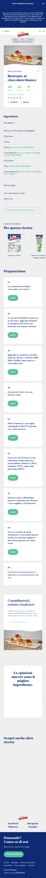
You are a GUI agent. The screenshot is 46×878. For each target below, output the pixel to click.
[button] (38, 71)
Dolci (22, 39)
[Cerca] (43, 31)
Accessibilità (8, 865)
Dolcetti (30, 39)
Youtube (32, 827)
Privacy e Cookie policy (27, 862)
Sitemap (31, 865)
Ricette (15, 39)
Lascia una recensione (16, 95)
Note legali (14, 862)
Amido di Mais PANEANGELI (19, 166)
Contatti (6, 862)
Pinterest (13, 827)
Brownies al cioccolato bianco (23, 42)
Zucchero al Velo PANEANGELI (21, 147)
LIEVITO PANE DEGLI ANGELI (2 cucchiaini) (23, 172)
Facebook (13, 823)
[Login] (40, 31)
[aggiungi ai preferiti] (38, 71)
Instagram (32, 823)
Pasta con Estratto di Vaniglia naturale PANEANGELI (22, 154)
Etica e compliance (20, 865)
